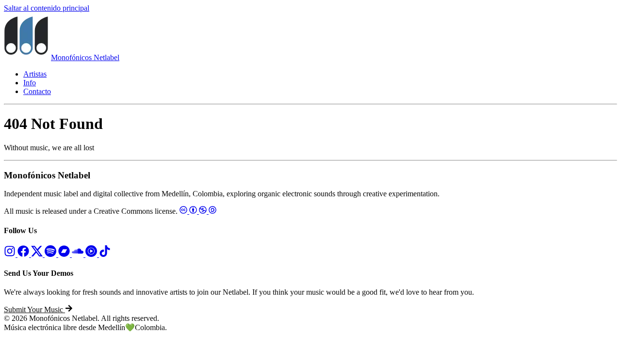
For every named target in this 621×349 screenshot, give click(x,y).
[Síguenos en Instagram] (10, 254)
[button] (38, 309)
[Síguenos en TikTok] (105, 254)
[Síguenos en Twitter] (38, 254)
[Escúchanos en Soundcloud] (78, 254)
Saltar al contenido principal (46, 8)
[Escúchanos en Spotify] (51, 254)
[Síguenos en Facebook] (24, 254)
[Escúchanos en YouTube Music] (92, 254)
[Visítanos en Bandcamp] (65, 254)
